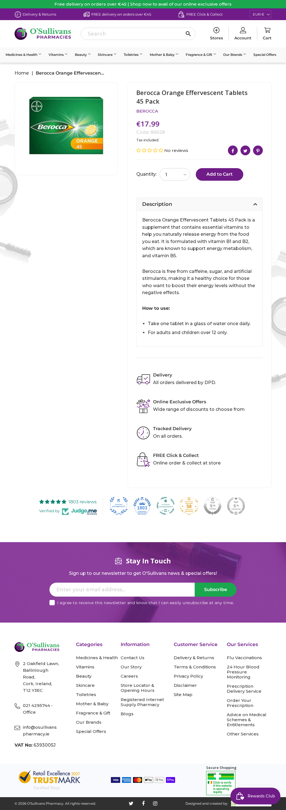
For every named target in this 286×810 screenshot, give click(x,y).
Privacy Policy (188, 676)
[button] (150, 150)
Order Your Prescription (240, 703)
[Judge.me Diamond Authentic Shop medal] (119, 506)
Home (22, 73)
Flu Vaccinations (244, 657)
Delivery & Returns (194, 657)
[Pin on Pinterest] (258, 150)
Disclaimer (185, 685)
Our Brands (233, 55)
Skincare (105, 55)
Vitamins (57, 55)
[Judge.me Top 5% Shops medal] (212, 506)
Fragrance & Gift (199, 55)
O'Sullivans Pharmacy (45, 803)
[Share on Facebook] (233, 150)
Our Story (131, 667)
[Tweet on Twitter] (245, 150)
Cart (267, 37)
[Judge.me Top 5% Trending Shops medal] (236, 506)
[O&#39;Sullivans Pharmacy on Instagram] (155, 804)
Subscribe (215, 589)
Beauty (81, 55)
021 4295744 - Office (38, 709)
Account (242, 37)
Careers (129, 676)
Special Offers (264, 55)
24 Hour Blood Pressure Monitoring (243, 672)
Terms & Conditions (195, 667)
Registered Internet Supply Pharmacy (142, 702)
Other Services (243, 734)
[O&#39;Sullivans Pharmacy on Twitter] (131, 804)
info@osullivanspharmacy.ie (40, 731)
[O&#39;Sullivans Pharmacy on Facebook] (143, 804)
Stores (216, 37)
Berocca (147, 111)
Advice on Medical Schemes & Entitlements (246, 719)
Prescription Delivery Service (244, 689)
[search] (138, 34)
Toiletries (131, 55)
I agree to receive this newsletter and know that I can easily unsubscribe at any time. (145, 602)
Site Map (183, 694)
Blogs (127, 713)
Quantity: (146, 174)
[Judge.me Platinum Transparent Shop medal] (166, 506)
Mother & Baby (162, 55)
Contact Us (132, 657)
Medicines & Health (22, 55)
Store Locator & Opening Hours (137, 688)
